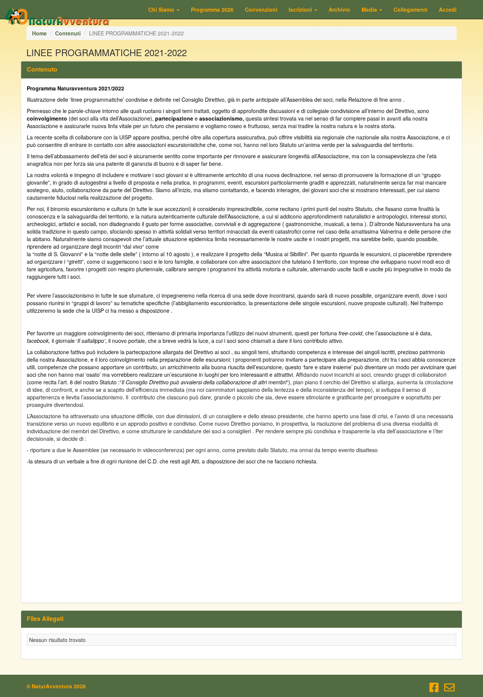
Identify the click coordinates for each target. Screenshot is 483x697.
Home (39, 33)
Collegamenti (411, 9)
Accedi (448, 9)
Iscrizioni (301, 9)
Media (369, 9)
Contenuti (68, 33)
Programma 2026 (212, 9)
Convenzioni (261, 9)
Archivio (339, 9)
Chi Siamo (162, 9)
